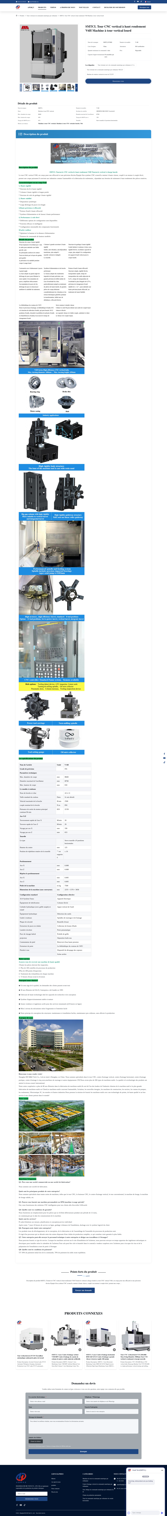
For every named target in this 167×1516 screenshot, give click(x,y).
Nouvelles (84, 7)
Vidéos (53, 7)
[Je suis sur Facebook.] (164, 754)
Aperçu (31, 7)
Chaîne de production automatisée (92, 1495)
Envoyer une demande (83, 1290)
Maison (53, 1478)
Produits (42, 7)
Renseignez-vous (144, 7)
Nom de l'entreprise (91, 1407)
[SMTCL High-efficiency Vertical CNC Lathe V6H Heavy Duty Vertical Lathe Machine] (49, 54)
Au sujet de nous (55, 1482)
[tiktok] (24, 1505)
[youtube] (21, 1505)
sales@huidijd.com (34, 1)
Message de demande (36, 1417)
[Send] (162, 1513)
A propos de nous (67, 7)
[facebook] (17, 1505)
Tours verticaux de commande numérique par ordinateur (42, 16)
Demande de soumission (114, 7)
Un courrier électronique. (37, 1397)
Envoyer (83, 1451)
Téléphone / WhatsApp (92, 1397)
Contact (96, 7)
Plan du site (54, 1492)
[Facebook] (134, 2)
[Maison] (16, 16)
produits (53, 1485)
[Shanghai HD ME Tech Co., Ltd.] (18, 7)
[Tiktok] (141, 2)
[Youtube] (138, 2)
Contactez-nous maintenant (32, 1366)
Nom (30, 1407)
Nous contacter (55, 1488)
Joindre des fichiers (35, 1437)
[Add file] (128, 1513)
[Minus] (162, 1470)
